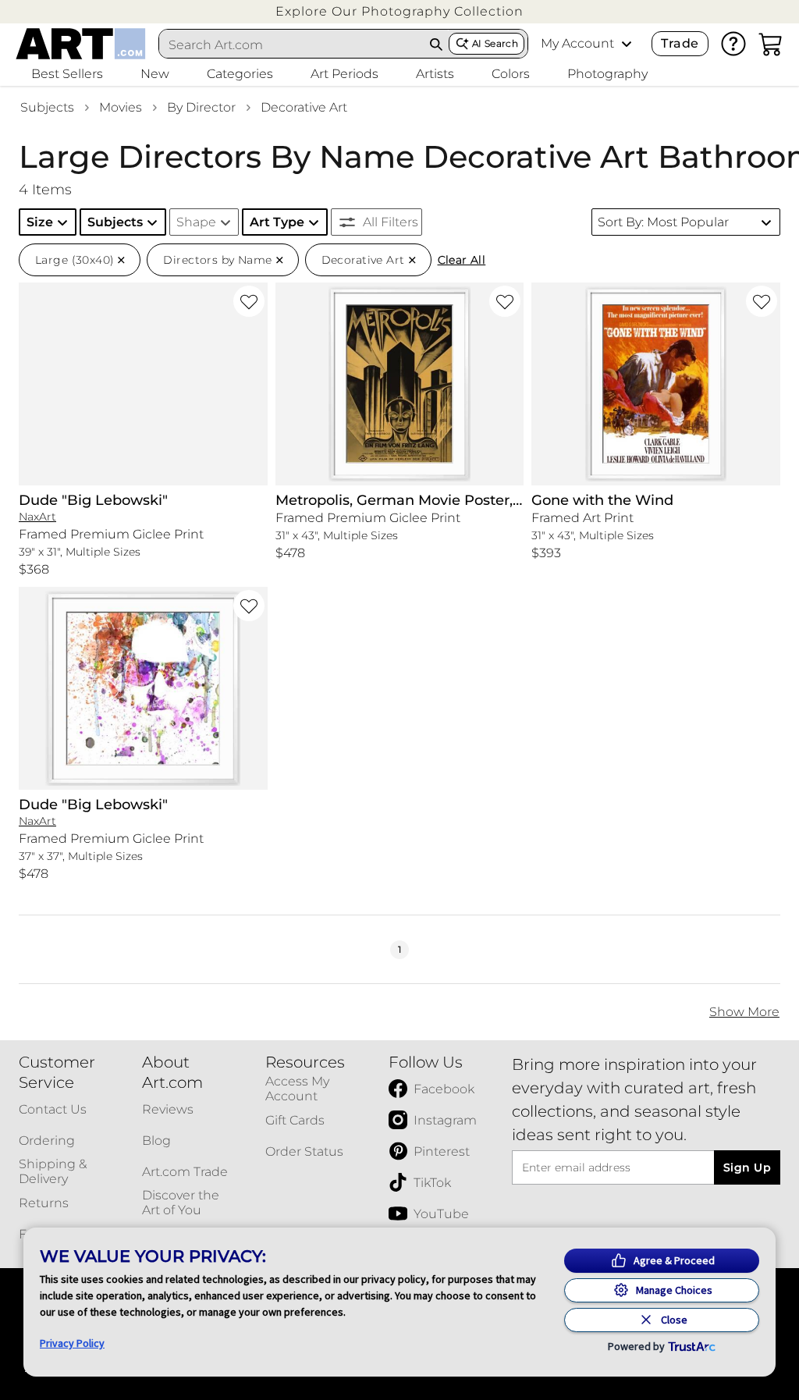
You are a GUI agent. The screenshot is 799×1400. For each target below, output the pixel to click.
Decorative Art (304, 107)
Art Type (277, 222)
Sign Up (747, 1167)
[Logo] (81, 43)
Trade (679, 43)
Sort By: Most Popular (663, 222)
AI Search (495, 43)
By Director (201, 107)
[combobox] (291, 44)
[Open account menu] (626, 44)
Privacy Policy (72, 1343)
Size (40, 222)
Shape (196, 222)
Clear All (462, 259)
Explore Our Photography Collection (399, 11)
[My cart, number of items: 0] (770, 43)
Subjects (47, 107)
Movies (120, 107)
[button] (399, 11)
